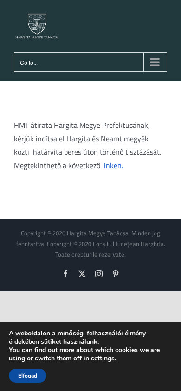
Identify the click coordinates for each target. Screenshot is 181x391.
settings (103, 358)
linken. (112, 165)
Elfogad (27, 375)
